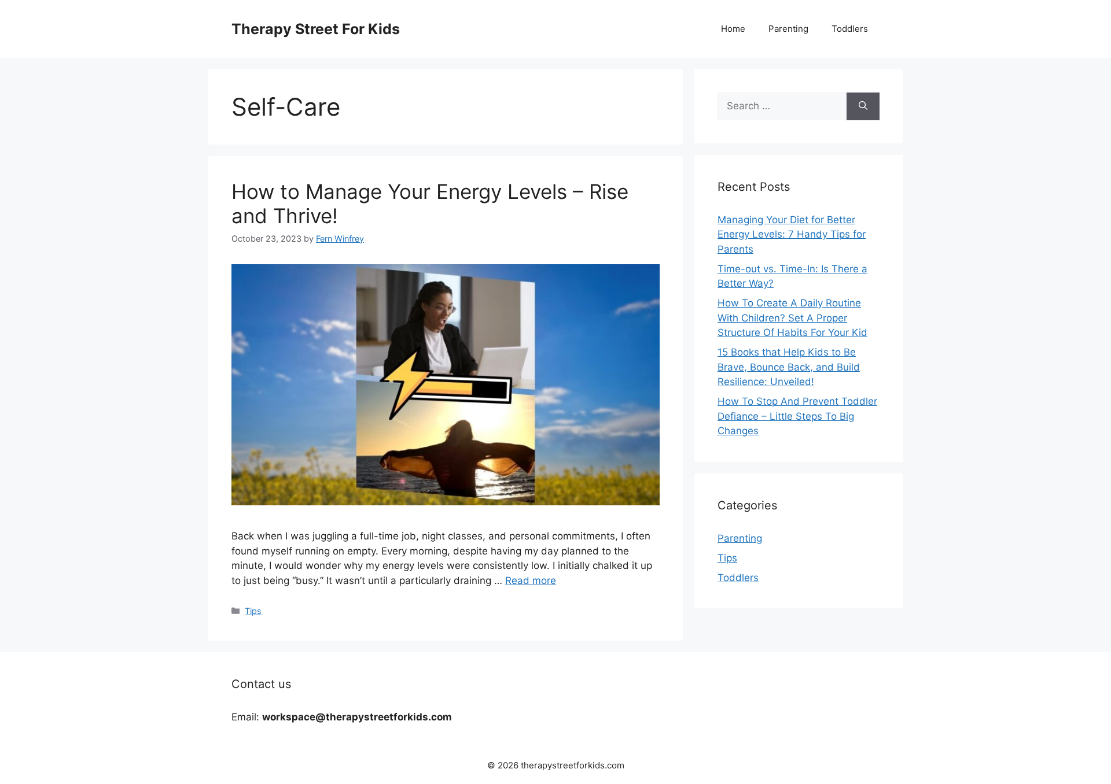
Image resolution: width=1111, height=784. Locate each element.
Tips (253, 611)
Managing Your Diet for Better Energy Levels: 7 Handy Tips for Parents (792, 234)
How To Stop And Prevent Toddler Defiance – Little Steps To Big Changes (797, 416)
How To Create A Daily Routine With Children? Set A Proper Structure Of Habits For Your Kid (792, 317)
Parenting (788, 28)
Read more (530, 580)
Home (733, 28)
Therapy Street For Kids (315, 29)
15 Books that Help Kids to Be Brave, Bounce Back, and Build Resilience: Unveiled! (789, 366)
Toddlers (850, 28)
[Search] (863, 106)
